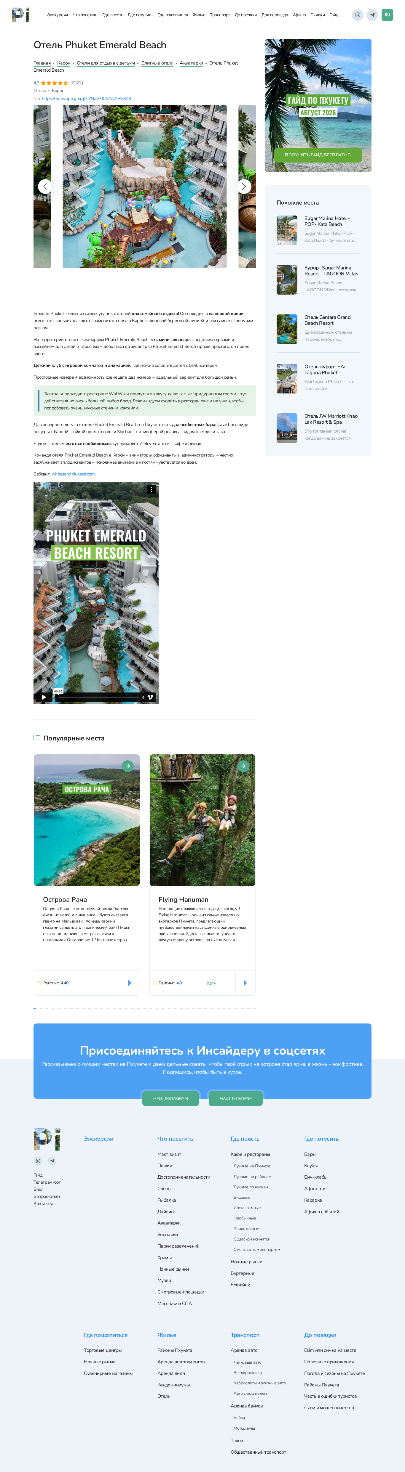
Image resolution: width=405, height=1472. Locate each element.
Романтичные (246, 1229)
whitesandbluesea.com (73, 474)
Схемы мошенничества (329, 1407)
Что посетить (85, 14)
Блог (38, 1189)
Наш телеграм (236, 1098)
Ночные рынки (173, 1269)
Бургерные (242, 1273)
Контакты (43, 1203)
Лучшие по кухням (251, 1187)
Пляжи (164, 1165)
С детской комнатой (252, 1239)
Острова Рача (65, 899)
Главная (42, 63)
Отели (163, 1396)
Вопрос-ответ (47, 1196)
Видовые (242, 1197)
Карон (63, 63)
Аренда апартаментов (181, 1362)
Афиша (299, 14)
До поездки (246, 14)
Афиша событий (321, 1212)
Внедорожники (248, 1372)
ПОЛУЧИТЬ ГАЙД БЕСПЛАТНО (318, 155)
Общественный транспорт (258, 1452)
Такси (237, 1440)
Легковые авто (248, 1362)
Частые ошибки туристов (330, 1396)
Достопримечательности (183, 1177)
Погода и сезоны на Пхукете (334, 1373)
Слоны (164, 1188)
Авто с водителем (250, 1393)
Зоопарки (167, 1234)
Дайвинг (166, 1212)
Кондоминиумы (173, 1385)
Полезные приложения (329, 1362)
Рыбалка (166, 1200)
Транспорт (220, 14)
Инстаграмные (247, 1208)
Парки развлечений (178, 1246)
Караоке (313, 1200)
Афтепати (315, 1188)
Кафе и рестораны (250, 1154)
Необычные (245, 1218)
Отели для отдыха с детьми (106, 63)
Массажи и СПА (174, 1303)
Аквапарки (191, 63)
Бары (310, 1154)
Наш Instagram (170, 1098)
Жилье (199, 14)
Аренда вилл (171, 1373)
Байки (239, 1417)
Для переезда (275, 14)
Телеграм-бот (47, 1182)
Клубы (311, 1165)
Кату (211, 983)
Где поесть (112, 14)
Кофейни (240, 1285)
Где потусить (140, 14)
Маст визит (169, 1154)
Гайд (333, 14)
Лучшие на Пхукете (252, 1166)
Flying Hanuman (183, 899)
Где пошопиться (172, 14)
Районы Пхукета (175, 1350)
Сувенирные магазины (108, 1373)
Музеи (164, 1280)
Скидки (317, 14)
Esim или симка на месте (330, 1350)
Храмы (164, 1257)
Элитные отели (157, 63)
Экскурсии (57, 14)
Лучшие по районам (252, 1176)
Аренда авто (244, 1350)
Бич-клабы (316, 1177)
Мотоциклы (244, 1428)
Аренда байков (247, 1406)
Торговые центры (103, 1350)
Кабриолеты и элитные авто (260, 1383)
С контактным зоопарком (257, 1249)
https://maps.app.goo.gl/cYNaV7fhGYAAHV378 (86, 98)
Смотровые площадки (180, 1292)
